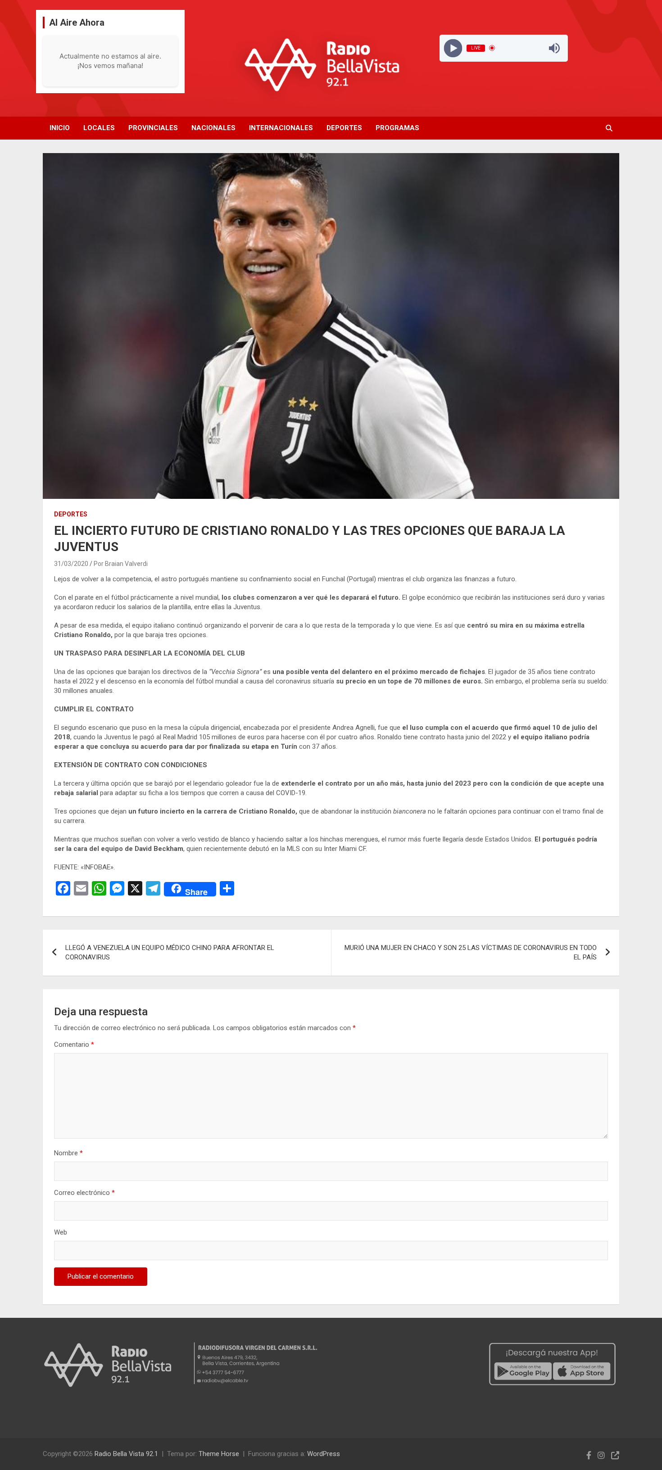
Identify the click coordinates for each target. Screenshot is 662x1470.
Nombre (68, 1153)
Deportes (344, 128)
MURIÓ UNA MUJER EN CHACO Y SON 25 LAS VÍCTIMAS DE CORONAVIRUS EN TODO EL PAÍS (471, 952)
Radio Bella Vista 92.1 (126, 1454)
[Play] (452, 47)
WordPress (323, 1454)
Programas (397, 128)
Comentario (74, 1044)
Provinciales (153, 128)
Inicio (60, 128)
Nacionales (213, 128)
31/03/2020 (71, 563)
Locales (99, 128)
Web (60, 1232)
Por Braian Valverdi (121, 563)
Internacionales (281, 128)
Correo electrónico (84, 1193)
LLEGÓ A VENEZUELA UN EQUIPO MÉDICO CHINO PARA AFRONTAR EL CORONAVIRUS (169, 952)
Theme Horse (219, 1454)
